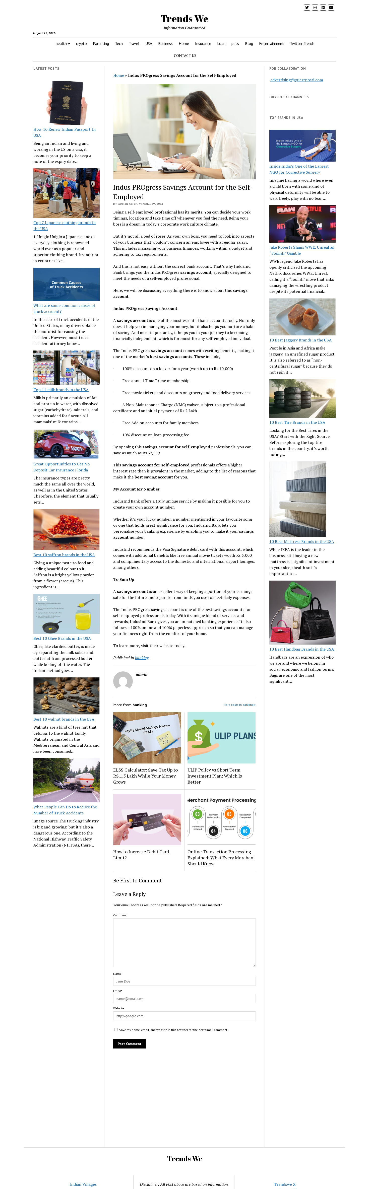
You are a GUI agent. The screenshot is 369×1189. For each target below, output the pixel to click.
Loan (221, 43)
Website (118, 1008)
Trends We (184, 18)
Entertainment (271, 43)
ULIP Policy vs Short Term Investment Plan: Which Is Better (215, 776)
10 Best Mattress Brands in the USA (301, 541)
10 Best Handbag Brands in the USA (301, 649)
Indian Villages (83, 1184)
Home (184, 43)
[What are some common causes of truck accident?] (66, 285)
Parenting (101, 43)
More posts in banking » (239, 705)
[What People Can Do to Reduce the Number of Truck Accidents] (66, 781)
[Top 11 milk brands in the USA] (66, 369)
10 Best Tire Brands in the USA (297, 422)
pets (235, 43)
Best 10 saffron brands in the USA (64, 554)
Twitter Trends (302, 43)
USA (148, 43)
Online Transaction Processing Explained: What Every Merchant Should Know (221, 858)
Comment (120, 915)
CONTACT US (185, 55)
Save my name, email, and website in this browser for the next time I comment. (173, 1030)
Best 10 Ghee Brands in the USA (62, 638)
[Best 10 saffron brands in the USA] (66, 530)
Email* (117, 991)
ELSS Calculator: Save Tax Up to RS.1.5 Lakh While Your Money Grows (145, 776)
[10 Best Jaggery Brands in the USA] (302, 317)
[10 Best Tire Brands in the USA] (302, 399)
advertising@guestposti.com (296, 80)
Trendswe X (285, 1184)
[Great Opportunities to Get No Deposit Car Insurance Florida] (66, 445)
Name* (117, 973)
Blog (249, 43)
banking (142, 657)
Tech (119, 43)
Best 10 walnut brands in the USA (63, 719)
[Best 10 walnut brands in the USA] (66, 696)
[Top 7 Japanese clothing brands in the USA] (66, 194)
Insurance (203, 43)
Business (165, 43)
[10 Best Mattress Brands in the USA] (297, 499)
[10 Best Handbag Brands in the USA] (302, 613)
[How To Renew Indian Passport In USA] (66, 103)
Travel (134, 43)
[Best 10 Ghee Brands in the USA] (66, 614)
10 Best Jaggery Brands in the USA (300, 340)
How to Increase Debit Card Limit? (141, 855)
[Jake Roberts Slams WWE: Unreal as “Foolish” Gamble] (302, 224)
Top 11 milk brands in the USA (61, 389)
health (61, 43)
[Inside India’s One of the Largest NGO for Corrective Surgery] (302, 146)
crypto (81, 43)
